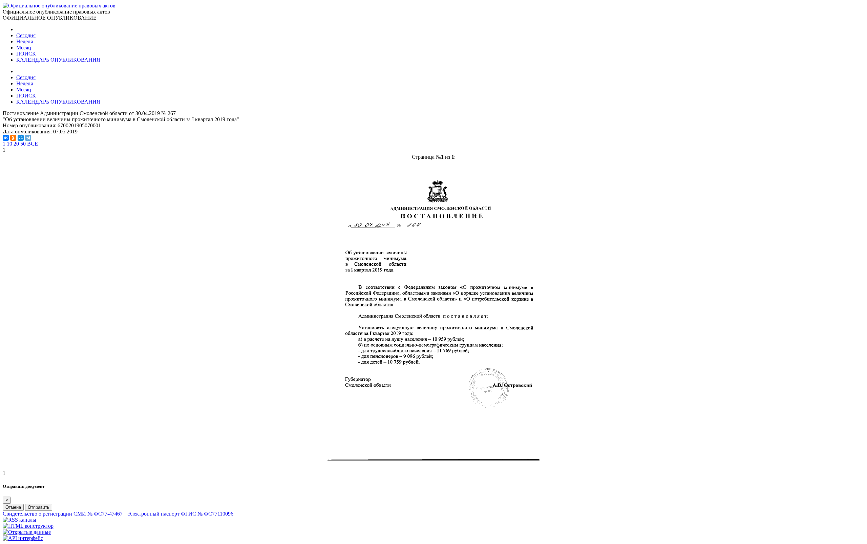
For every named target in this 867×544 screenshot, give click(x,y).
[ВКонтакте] (6, 138)
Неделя (24, 41)
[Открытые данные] (27, 532)
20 (16, 144)
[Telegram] (28, 138)
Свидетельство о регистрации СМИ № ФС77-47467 (63, 514)
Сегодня (26, 35)
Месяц (23, 47)
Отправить (38, 507)
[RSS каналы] (19, 520)
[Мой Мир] (21, 138)
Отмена (13, 507)
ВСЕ (32, 144)
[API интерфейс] (23, 538)
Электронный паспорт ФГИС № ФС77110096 (180, 514)
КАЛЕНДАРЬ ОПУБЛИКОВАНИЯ (58, 60)
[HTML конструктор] (28, 526)
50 (23, 144)
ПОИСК (26, 54)
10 (9, 144)
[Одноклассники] (13, 138)
